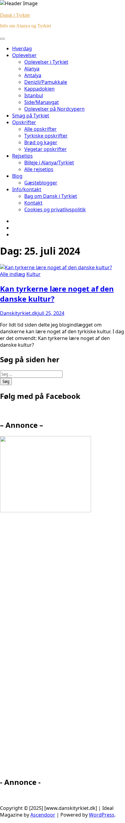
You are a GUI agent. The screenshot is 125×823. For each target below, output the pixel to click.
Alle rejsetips (38, 169)
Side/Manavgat (41, 102)
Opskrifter (24, 122)
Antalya (32, 75)
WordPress (101, 814)
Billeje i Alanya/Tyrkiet (49, 162)
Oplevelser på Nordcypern (54, 109)
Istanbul (33, 95)
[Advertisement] (54, 647)
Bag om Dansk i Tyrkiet (50, 196)
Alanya (31, 68)
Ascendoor (42, 814)
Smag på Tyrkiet (30, 115)
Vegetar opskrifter (45, 149)
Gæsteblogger (40, 182)
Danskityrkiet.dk (19, 313)
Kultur (33, 274)
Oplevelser (24, 55)
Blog (17, 176)
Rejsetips (22, 155)
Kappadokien (39, 88)
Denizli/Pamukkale (45, 82)
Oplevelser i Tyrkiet (46, 62)
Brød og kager (40, 142)
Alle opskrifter (40, 129)
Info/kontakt (26, 189)
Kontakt (33, 202)
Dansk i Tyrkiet (15, 15)
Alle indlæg (12, 274)
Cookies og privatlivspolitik (55, 209)
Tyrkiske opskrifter (46, 135)
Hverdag (22, 48)
